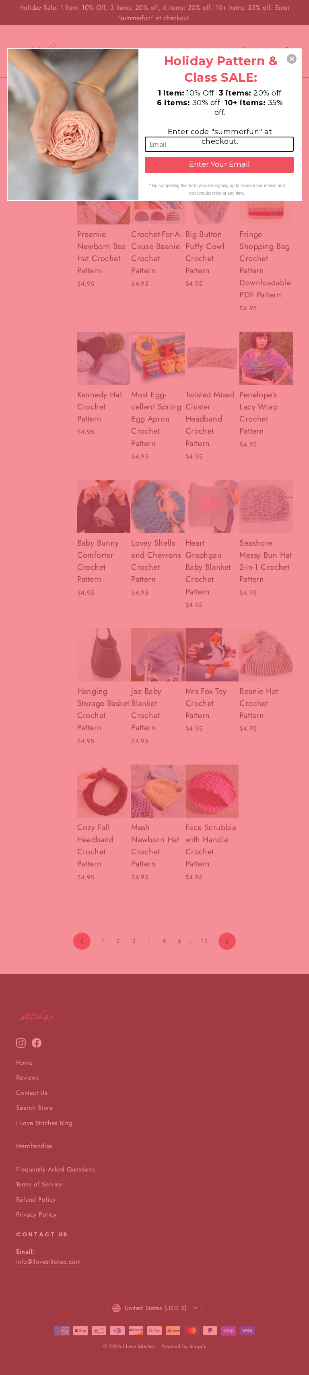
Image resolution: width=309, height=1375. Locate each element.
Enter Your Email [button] (219, 164)
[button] (292, 59)
